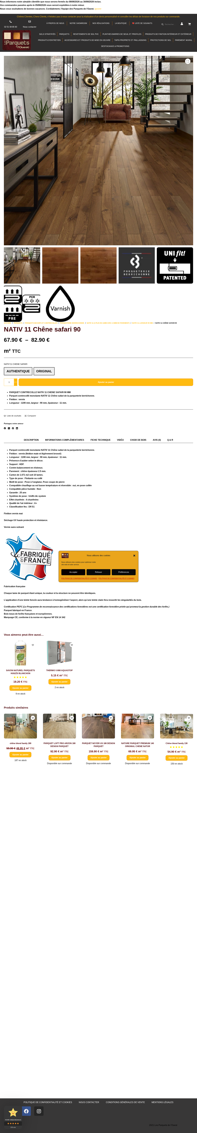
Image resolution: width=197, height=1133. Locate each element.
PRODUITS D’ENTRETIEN (49, 40)
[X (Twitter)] (9, 428)
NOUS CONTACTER (89, 1102)
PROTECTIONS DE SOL (160, 40)
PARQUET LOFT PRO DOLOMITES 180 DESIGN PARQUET (178, 746)
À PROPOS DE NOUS (55, 23)
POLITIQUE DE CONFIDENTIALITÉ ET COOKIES (79, 578)
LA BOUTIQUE (121, 23)
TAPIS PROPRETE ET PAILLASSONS (130, 40)
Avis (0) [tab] (157, 440)
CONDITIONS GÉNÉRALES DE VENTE (125, 1102)
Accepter (73, 572)
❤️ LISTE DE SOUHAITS (142, 23)
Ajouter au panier (106, 382)
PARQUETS (64, 34)
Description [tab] (31, 440)
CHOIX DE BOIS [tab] (138, 440)
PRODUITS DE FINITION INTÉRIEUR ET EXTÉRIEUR (168, 34)
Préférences (123, 572)
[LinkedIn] (17, 428)
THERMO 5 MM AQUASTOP (59, 670)
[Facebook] (5, 428)
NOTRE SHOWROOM (78, 23)
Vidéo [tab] (120, 440)
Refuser (98, 572)
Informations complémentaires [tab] (64, 440)
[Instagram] (39, 1111)
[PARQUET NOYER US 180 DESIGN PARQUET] (21, 726)
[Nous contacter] (29, 21)
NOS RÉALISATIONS (100, 23)
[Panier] (189, 24)
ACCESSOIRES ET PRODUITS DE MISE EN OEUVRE (87, 40)
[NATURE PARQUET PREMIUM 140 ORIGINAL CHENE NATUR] (60, 726)
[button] (134, 555)
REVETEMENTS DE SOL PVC (86, 34)
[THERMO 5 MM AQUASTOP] (59, 653)
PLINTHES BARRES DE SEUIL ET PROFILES (122, 34)
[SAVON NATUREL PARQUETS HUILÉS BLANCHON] (20, 653)
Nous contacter (29, 27)
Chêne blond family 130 (100, 743)
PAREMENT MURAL (183, 40)
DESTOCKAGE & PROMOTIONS (115, 46)
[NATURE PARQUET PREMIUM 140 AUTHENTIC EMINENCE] (138, 726)
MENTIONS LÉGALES (162, 1102)
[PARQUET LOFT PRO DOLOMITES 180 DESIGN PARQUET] (177, 726)
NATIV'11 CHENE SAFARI (15, 364)
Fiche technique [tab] (101, 440)
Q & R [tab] (170, 440)
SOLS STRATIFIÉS (47, 34)
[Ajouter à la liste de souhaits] (33, 645)
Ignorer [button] (98, 9)
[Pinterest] (13, 428)
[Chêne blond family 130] (99, 726)
